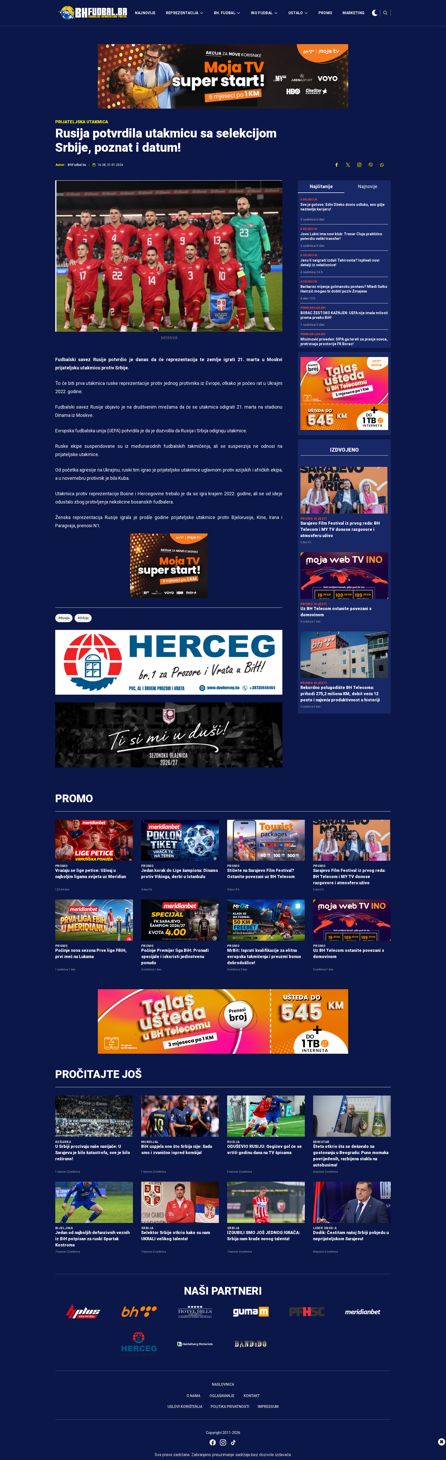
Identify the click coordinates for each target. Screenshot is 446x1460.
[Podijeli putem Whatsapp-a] (382, 165)
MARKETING (353, 13)
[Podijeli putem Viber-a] (371, 165)
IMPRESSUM (268, 1407)
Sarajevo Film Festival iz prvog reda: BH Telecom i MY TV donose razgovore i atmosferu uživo (340, 529)
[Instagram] (223, 1442)
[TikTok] (233, 1442)
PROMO (325, 13)
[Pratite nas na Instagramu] (359, 165)
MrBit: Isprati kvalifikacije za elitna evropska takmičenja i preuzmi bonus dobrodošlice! (264, 956)
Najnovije (367, 186)
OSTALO (295, 13)
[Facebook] (213, 1442)
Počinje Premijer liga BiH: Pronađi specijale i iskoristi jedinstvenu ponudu (175, 956)
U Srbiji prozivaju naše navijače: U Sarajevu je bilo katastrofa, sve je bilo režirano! (92, 1152)
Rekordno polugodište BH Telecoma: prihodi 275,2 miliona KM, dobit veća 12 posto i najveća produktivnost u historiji (340, 693)
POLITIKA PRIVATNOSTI (230, 1407)
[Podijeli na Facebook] (336, 165)
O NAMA (193, 1396)
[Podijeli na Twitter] (348, 165)
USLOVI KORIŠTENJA (185, 1407)
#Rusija (63, 618)
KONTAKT (252, 1396)
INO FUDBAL (262, 13)
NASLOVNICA (223, 1384)
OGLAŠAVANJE (222, 1396)
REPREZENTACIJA (182, 13)
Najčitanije (321, 186)
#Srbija (83, 618)
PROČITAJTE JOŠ (98, 1074)
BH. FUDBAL (225, 13)
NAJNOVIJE (145, 13)
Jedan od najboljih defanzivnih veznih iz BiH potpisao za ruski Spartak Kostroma (92, 1238)
